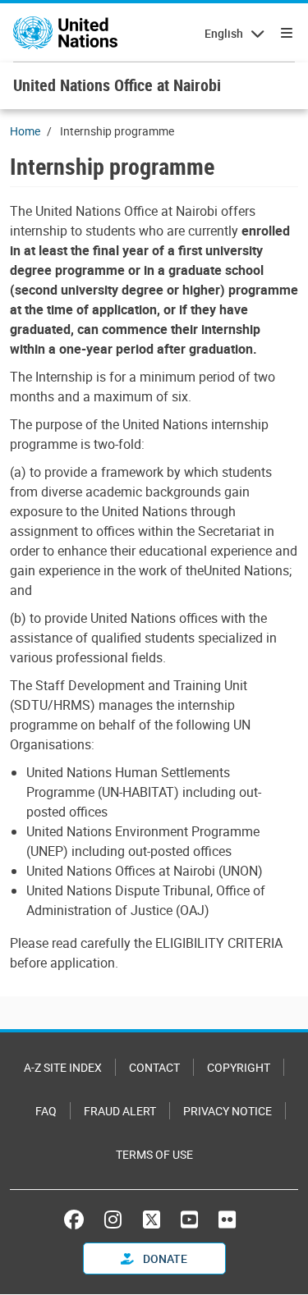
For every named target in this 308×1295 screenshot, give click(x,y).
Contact (154, 1067)
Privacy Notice (227, 1111)
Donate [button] (163, 1258)
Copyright (238, 1067)
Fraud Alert (120, 1111)
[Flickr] (227, 1219)
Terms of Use (154, 1154)
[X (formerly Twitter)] (151, 1219)
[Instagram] (113, 1219)
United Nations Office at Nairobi (117, 85)
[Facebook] (78, 1219)
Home (25, 131)
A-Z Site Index (63, 1067)
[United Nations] (65, 32)
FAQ (46, 1111)
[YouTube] (189, 1219)
